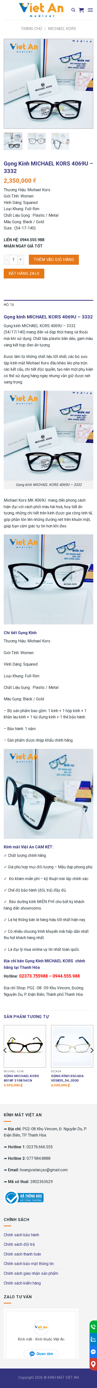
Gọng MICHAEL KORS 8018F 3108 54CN (21, 1078)
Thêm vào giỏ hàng (54, 259)
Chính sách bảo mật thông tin (29, 1263)
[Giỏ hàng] (81, 9)
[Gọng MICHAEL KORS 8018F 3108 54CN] (25, 1046)
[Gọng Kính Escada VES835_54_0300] (72, 1046)
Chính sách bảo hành (21, 1235)
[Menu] (90, 10)
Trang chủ (31, 28)
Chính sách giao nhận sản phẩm (31, 1273)
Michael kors (62, 28)
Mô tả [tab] (9, 305)
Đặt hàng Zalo (24, 273)
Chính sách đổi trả (19, 1244)
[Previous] (11, 84)
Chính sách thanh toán (22, 1254)
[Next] (85, 84)
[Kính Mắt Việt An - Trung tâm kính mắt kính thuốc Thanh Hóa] (41, 10)
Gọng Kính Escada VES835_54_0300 (67, 1078)
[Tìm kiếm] (73, 10)
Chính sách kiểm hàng (22, 1283)
